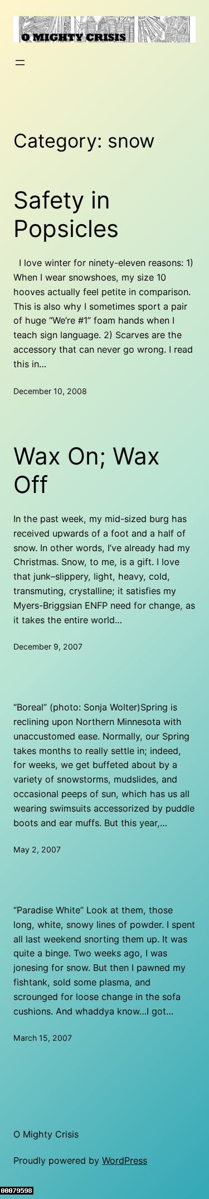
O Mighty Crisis (46, 1134)
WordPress (124, 1160)
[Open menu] (20, 62)
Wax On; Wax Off (86, 470)
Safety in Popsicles (66, 214)
